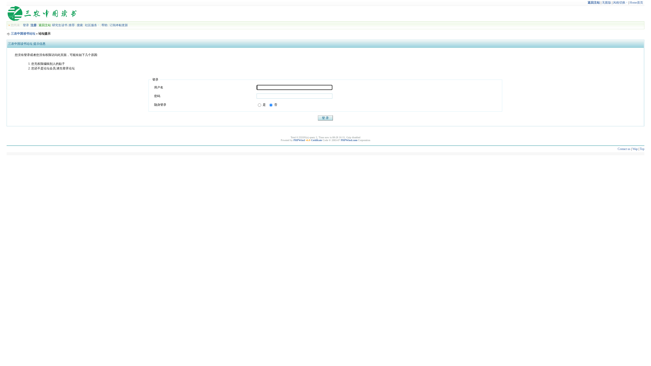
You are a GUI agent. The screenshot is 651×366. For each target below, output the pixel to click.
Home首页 (636, 2)
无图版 (606, 2)
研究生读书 (59, 25)
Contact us (624, 149)
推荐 (72, 25)
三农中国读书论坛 (23, 33)
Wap (635, 149)
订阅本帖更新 (119, 25)
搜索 (80, 25)
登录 (26, 25)
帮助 (104, 25)
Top (642, 149)
